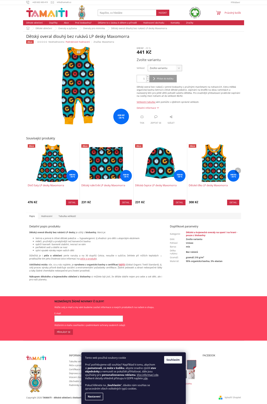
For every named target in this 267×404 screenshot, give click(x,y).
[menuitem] (34, 22)
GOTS (122, 264)
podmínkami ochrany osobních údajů (105, 325)
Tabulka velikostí (77, 361)
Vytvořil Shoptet (233, 397)
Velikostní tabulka (146, 101)
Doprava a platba (78, 373)
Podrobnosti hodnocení (78, 41)
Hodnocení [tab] (46, 216)
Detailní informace (146, 107)
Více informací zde (147, 375)
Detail (72, 202)
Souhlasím (173, 359)
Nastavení (94, 396)
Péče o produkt (77, 365)
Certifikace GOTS (77, 369)
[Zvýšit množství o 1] (147, 77)
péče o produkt (88, 258)
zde (145, 378)
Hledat (163, 12)
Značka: (104, 41)
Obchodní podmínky (79, 381)
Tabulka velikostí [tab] (67, 216)
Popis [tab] (32, 216)
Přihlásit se (63, 331)
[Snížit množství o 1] (147, 80)
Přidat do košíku (165, 78)
